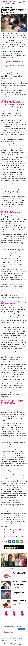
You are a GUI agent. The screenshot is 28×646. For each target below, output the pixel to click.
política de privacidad (8, 632)
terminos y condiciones (14, 630)
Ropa (21, 641)
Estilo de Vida (18, 529)
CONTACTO (4, 641)
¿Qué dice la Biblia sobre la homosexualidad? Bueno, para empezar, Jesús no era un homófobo (19, 584)
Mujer (15, 532)
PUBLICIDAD (4, 638)
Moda (7, 532)
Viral (22, 536)
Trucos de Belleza (11, 536)
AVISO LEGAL (21, 638)
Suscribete (21, 629)
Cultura (8, 529)
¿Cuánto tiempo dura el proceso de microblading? (13, 66)
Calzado (16, 641)
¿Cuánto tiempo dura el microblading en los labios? (19, 592)
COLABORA (13, 638)
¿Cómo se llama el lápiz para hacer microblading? (13, 62)
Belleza (11, 641)
